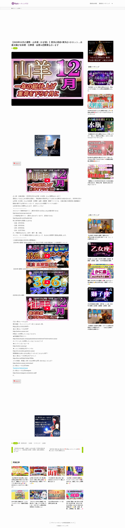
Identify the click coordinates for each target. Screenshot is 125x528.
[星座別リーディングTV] (19, 3)
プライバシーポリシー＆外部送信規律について (62, 522)
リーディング (37, 443)
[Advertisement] (62, 22)
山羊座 (15, 48)
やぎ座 (30, 443)
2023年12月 (24, 443)
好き (17, 163)
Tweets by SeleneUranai (20, 368)
